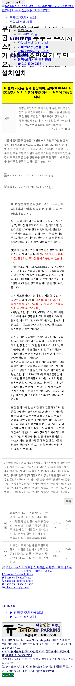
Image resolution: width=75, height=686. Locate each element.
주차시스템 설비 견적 (33, 42)
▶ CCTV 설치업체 (23, 617)
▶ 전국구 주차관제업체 (26, 612)
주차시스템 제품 (21, 21)
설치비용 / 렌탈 (20, 38)
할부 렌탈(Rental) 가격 (33, 51)
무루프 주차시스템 (23, 17)
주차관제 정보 (28, 34)
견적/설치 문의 (20, 55)
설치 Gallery (18, 26)
